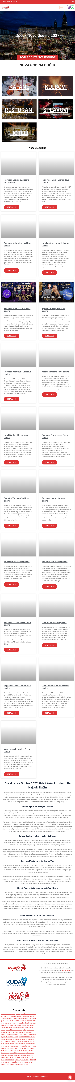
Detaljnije (11, 207)
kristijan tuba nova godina (27, 1037)
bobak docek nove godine (25, 1016)
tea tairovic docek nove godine (11, 1028)
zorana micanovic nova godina (11, 1039)
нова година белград (22, 1060)
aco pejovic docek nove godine (26, 1014)
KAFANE (19, 87)
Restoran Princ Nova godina (54, 561)
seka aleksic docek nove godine (16, 1030)
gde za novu (9, 1050)
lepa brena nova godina (17, 1023)
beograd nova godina (20, 1050)
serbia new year (20, 1044)
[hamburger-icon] (61, 7)
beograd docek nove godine (18, 1046)
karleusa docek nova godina (15, 1021)
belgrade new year (23, 1041)
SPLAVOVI (55, 110)
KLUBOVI (56, 87)
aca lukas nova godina (8, 1014)
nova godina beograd (16, 1062)
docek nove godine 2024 (9, 1053)
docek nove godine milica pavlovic (17, 1034)
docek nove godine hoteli (20, 1057)
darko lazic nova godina (20, 1018)
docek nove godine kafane (25, 1053)
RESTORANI (19, 110)
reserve (30, 1050)
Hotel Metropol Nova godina (16, 561)
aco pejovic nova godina (9, 1016)
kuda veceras (19, 1064)
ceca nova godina (6, 1018)
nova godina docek (7, 1055)
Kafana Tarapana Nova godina (55, 372)
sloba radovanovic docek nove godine (22, 1025)
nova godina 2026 (15, 1048)
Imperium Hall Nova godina (54, 622)
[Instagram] (73, 1)
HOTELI (19, 133)
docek (26, 1064)
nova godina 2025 (10, 1041)
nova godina (10, 1064)
